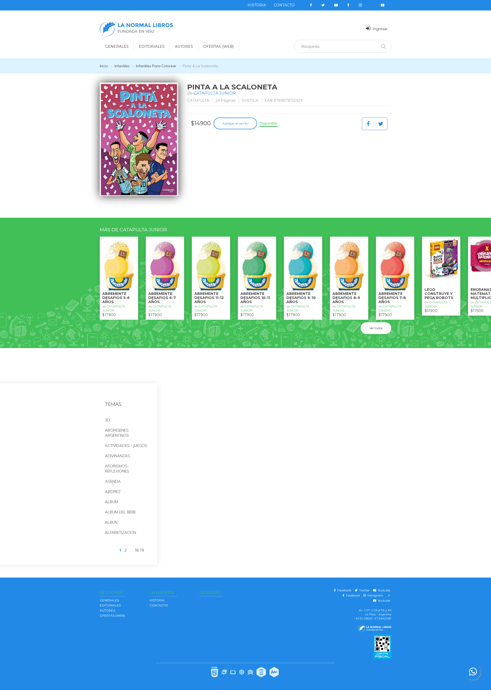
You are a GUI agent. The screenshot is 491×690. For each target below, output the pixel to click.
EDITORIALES (152, 46)
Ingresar (379, 29)
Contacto (284, 5)
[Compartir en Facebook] (368, 124)
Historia (257, 5)
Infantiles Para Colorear (156, 66)
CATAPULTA (198, 100)
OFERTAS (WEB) (218, 46)
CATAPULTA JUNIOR (215, 93)
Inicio (104, 66)
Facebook (343, 590)
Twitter (364, 590)
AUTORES (184, 46)
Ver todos (376, 328)
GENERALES (117, 46)
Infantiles (122, 66)
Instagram (374, 595)
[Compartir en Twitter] (380, 124)
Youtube (383, 590)
